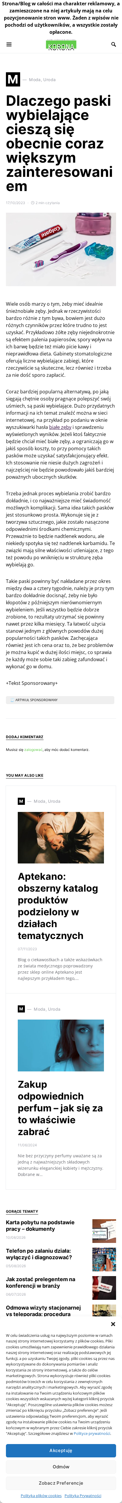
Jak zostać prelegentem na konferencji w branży (40, 1282)
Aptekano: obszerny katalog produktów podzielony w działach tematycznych (58, 906)
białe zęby (60, 427)
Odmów (61, 1467)
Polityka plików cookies (41, 1495)
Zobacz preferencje (61, 1483)
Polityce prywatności (92, 1433)
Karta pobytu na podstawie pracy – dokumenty (40, 1225)
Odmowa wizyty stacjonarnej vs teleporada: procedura (43, 1311)
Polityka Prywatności (83, 1495)
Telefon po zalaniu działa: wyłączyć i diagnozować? (39, 1254)
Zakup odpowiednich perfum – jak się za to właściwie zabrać (60, 1108)
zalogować (33, 749)
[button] (113, 1324)
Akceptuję (60, 1450)
